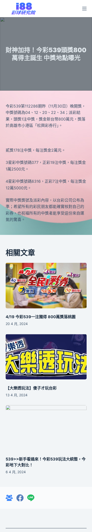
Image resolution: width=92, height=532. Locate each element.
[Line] (30, 497)
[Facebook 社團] (9, 497)
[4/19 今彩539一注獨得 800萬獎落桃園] (46, 285)
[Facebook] (20, 497)
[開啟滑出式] (84, 8)
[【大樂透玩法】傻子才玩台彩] (46, 357)
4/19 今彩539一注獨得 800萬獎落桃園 (41, 316)
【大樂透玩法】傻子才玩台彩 (31, 388)
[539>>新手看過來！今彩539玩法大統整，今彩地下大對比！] (46, 428)
